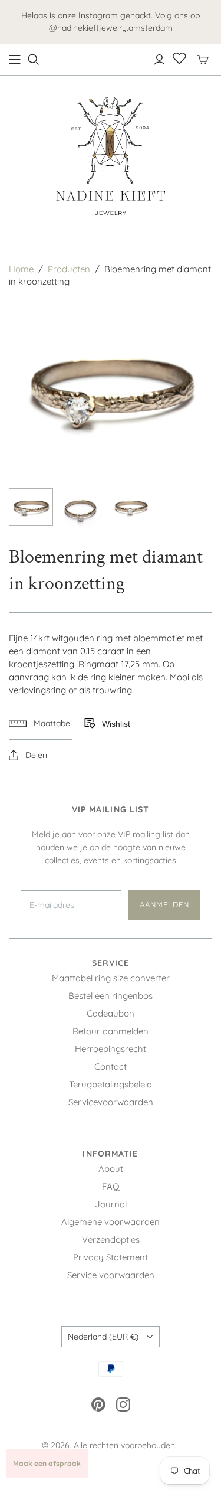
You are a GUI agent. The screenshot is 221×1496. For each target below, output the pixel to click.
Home (21, 269)
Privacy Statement (110, 1257)
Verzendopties (111, 1239)
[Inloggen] (159, 59)
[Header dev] (15, 60)
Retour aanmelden (110, 1031)
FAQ (111, 1186)
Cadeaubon (110, 1013)
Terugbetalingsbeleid (110, 1084)
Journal (111, 1204)
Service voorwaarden (110, 1275)
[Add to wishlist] (89, 723)
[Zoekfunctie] (33, 60)
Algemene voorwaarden (110, 1221)
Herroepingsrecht (110, 1048)
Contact (110, 1066)
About (110, 1168)
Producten (69, 269)
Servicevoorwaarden (110, 1102)
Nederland (103, 1336)
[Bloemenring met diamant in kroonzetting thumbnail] (31, 507)
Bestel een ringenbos (110, 995)
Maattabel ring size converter (111, 978)
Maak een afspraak (47, 1463)
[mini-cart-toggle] (202, 59)
